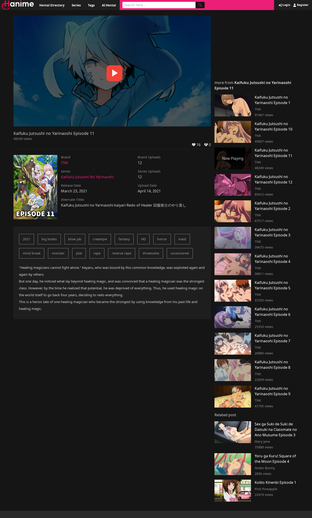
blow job (74, 239)
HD (143, 239)
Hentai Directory (51, 5)
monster (58, 253)
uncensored (180, 253)
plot (79, 253)
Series (76, 5)
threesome (151, 253)
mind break (31, 253)
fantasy (124, 239)
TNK (64, 162)
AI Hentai (109, 5)
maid (182, 239)
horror (162, 239)
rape (96, 253)
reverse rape (121, 253)
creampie (100, 239)
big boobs (49, 239)
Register (302, 5)
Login (286, 5)
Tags (91, 5)
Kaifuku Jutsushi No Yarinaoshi (87, 176)
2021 (26, 239)
